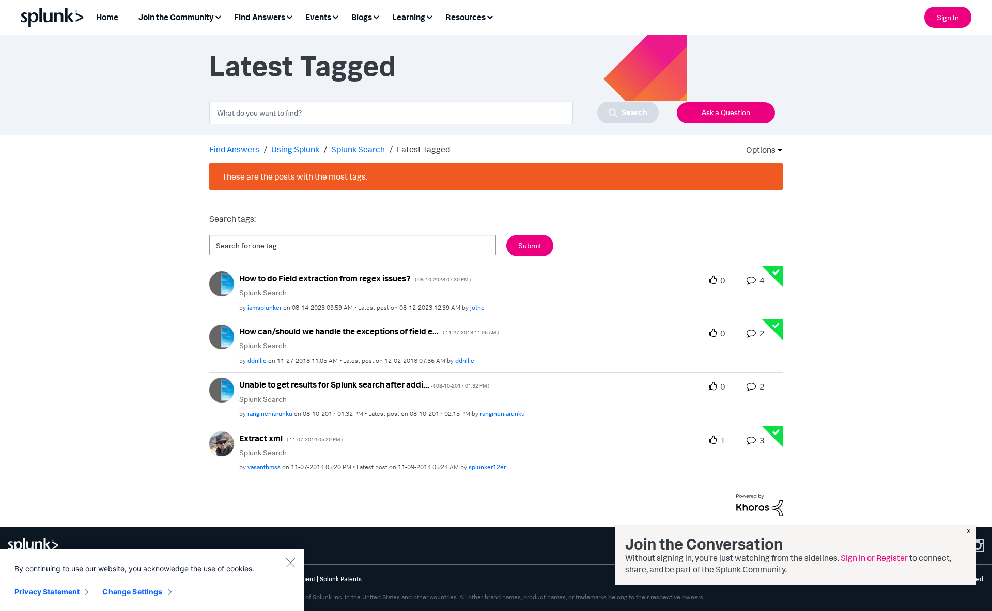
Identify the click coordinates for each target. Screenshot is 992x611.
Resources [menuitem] (465, 17)
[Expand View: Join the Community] (218, 16)
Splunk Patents (341, 579)
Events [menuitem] (318, 17)
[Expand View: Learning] (429, 16)
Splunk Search (358, 149)
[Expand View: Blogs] (376, 16)
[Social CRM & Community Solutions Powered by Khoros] (759, 504)
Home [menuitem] (107, 17)
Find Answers (234, 149)
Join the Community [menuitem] (176, 17)
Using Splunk (295, 149)
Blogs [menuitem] (361, 17)
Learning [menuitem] (408, 17)
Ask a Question (726, 112)
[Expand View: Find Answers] (289, 16)
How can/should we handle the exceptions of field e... (369, 331)
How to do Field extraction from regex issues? (355, 278)
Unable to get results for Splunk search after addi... (364, 384)
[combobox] (434, 112)
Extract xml (291, 438)
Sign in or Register (874, 558)
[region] (152, 580)
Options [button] (757, 149)
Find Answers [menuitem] (259, 17)
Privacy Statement (47, 591)
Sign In (948, 17)
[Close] (290, 562)
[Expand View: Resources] (490, 16)
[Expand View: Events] (335, 16)
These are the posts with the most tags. (294, 176)
